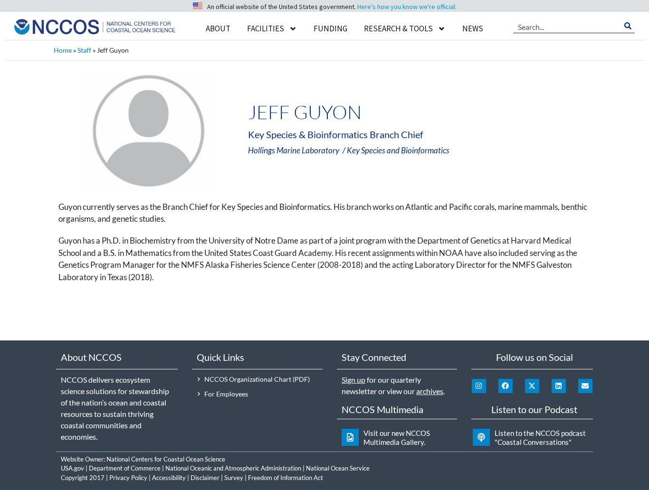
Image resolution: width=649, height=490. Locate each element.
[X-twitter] (532, 386)
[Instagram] (479, 386)
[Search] (628, 26)
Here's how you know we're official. (407, 6)
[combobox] (567, 26)
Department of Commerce (125, 468)
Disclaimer (205, 477)
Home (63, 50)
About (218, 28)
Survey (233, 477)
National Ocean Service (338, 468)
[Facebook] (505, 386)
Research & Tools (398, 28)
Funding (330, 28)
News (472, 28)
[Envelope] (585, 386)
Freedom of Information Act (285, 477)
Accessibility (169, 477)
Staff (84, 50)
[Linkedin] (559, 386)
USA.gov (72, 468)
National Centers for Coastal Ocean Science (165, 459)
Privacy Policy (128, 477)
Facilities (265, 28)
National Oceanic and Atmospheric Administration (233, 468)
